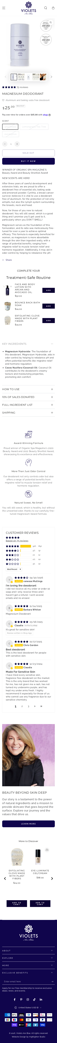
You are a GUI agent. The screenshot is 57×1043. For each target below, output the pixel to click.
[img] (22, 577)
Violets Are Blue (23, 1033)
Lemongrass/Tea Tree (34, 127)
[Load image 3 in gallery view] (28, 77)
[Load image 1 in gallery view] (14, 77)
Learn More (28, 824)
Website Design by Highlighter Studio (28, 1037)
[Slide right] (51, 77)
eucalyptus (11, 134)
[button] (45, 7)
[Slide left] (5, 77)
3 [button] (28, 706)
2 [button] (22, 706)
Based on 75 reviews (17, 540)
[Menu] (4, 7)
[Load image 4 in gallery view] (36, 77)
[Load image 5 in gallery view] (43, 77)
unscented (10, 127)
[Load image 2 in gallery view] (21, 77)
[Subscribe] (53, 981)
